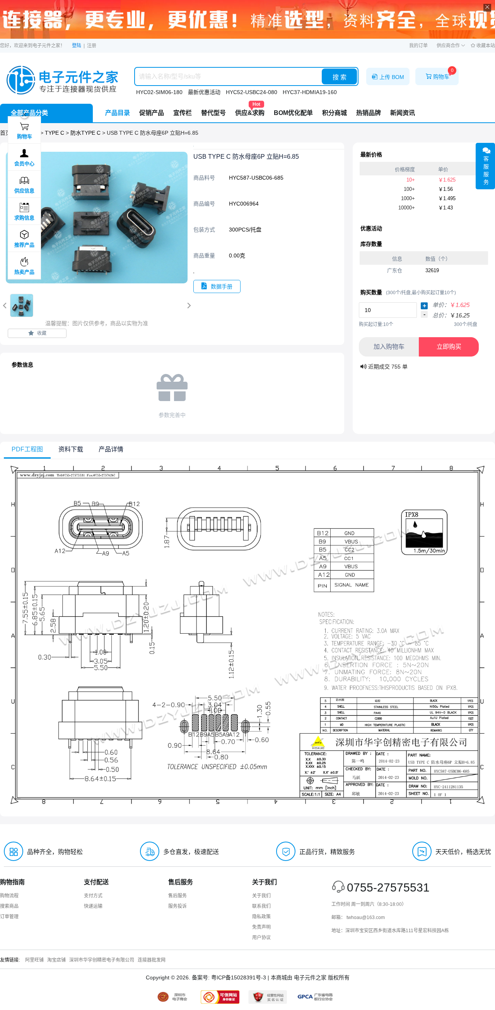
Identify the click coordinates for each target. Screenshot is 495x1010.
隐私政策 (261, 916)
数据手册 (221, 286)
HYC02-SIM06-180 (159, 92)
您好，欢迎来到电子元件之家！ (32, 45)
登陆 (76, 45)
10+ (410, 180)
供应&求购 (250, 110)
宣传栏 (182, 113)
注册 (91, 45)
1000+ (408, 198)
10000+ (406, 208)
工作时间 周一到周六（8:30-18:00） (368, 904)
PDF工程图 (27, 449)
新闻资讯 (402, 113)
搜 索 (339, 77)
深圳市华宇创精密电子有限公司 (101, 960)
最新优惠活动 (204, 92)
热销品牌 (368, 113)
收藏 (41, 333)
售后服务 (177, 896)
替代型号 (213, 113)
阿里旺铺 (34, 960)
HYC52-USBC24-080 (251, 92)
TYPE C (55, 133)
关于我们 (261, 896)
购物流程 (9, 896)
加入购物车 (389, 346)
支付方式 (93, 896)
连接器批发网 (152, 960)
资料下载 (70, 449)
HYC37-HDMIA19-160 (310, 92)
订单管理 (9, 916)
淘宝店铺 (56, 960)
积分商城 (334, 113)
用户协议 (261, 937)
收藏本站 (485, 45)
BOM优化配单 (293, 113)
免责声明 (261, 927)
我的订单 (418, 45)
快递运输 (93, 906)
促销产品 (151, 113)
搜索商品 (9, 906)
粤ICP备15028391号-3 (238, 977)
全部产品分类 (29, 113)
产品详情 (111, 449)
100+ (409, 189)
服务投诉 (177, 906)
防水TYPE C (86, 133)
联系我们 (261, 906)
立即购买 (449, 346)
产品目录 (117, 113)
